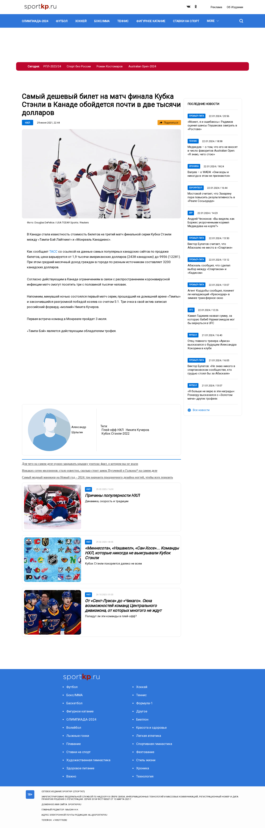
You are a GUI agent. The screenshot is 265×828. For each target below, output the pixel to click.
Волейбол (73, 727)
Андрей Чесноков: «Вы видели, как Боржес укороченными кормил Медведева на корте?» (211, 222)
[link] (101, 173)
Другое (141, 711)
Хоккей (141, 687)
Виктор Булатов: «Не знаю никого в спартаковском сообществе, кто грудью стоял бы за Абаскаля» (211, 369)
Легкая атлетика (148, 736)
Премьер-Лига (196, 116)
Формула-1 (144, 703)
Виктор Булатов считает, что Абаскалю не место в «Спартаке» (210, 245)
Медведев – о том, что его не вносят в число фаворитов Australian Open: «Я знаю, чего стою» (213, 150)
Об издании (235, 7)
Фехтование (145, 752)
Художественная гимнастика (88, 760)
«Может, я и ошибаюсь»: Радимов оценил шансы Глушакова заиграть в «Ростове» (212, 125)
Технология (144, 776)
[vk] (189, 7)
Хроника (194, 166)
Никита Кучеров (137, 430)
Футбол (193, 335)
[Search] (241, 21)
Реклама (217, 7)
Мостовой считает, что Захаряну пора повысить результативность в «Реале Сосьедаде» (211, 197)
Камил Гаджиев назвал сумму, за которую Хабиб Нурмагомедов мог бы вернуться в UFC (211, 319)
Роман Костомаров (110, 66)
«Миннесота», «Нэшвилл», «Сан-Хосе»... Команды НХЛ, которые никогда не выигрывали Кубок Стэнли (132, 553)
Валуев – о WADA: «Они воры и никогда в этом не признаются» (209, 174)
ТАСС (53, 251)
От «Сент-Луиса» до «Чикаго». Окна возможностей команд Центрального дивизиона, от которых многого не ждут (123, 605)
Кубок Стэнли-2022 (115, 433)
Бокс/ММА (74, 695)
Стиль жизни (145, 760)
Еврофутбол (195, 188)
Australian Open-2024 (142, 66)
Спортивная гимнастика (154, 744)
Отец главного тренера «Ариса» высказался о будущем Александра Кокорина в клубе (212, 344)
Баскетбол (74, 703)
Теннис (193, 141)
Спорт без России (79, 66)
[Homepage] (40, 7)
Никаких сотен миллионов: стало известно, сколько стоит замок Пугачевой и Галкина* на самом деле (89, 470)
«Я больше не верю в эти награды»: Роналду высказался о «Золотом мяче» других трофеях (211, 395)
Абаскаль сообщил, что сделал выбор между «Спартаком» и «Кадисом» (209, 269)
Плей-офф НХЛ (112, 430)
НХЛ (27, 122)
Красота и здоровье (151, 727)
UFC (191, 310)
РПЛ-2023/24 (52, 66)
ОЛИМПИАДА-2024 (81, 719)
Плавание (73, 744)
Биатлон (142, 719)
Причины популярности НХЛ (112, 495)
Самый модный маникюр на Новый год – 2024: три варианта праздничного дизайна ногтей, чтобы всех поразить (97, 477)
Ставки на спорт (78, 752)
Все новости (201, 410)
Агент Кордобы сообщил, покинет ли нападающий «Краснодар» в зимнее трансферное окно (211, 294)
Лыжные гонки (77, 736)
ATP (190, 213)
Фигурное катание (80, 711)
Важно (71, 776)
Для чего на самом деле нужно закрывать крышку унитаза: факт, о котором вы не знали (80, 463)
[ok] (196, 7)
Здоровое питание (80, 768)
